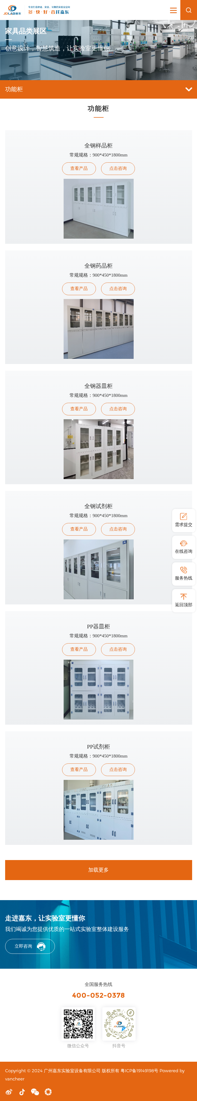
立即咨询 (23, 946)
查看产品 (79, 168)
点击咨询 (118, 168)
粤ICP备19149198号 (139, 1070)
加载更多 (98, 870)
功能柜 (14, 89)
